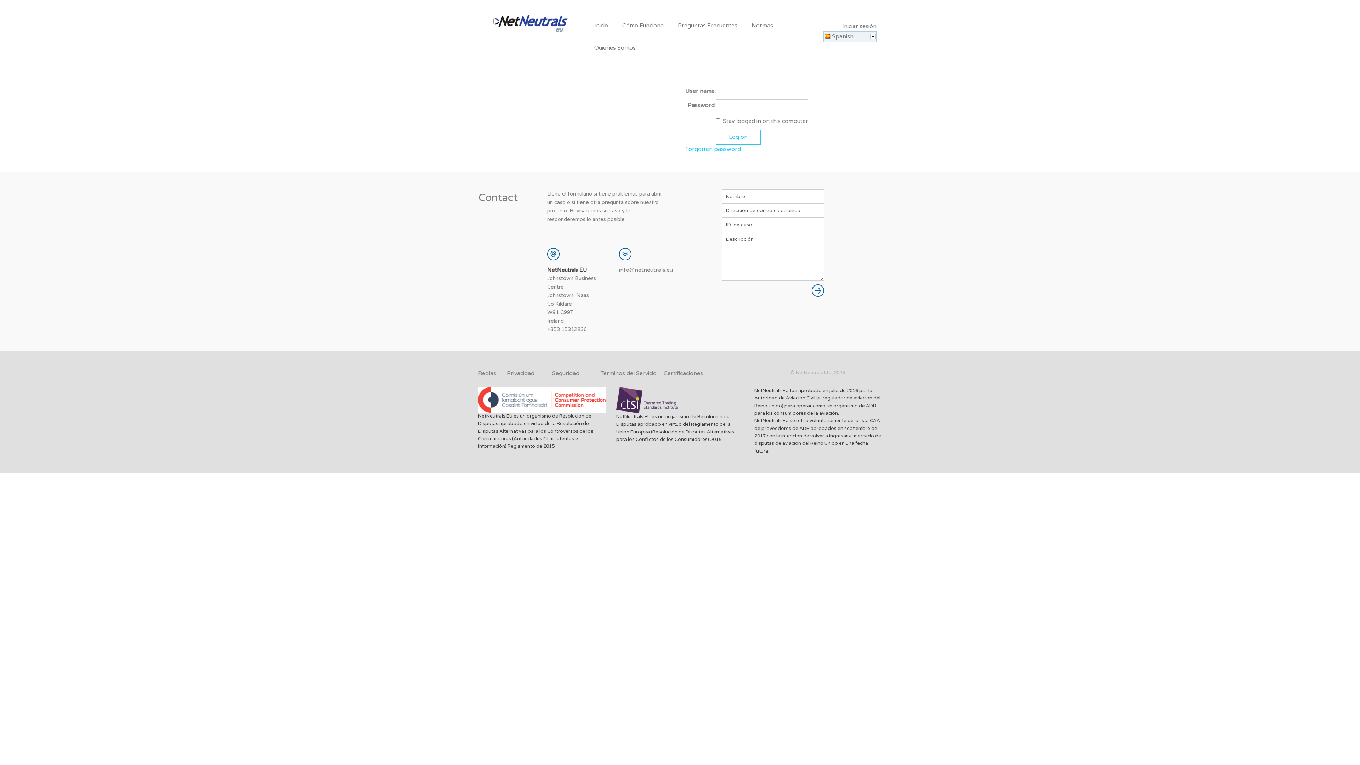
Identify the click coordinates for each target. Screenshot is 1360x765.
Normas (762, 25)
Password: (702, 105)
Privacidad (520, 373)
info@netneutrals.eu (646, 269)
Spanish (843, 36)
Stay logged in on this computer (765, 121)
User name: (700, 91)
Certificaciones (683, 373)
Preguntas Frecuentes (707, 25)
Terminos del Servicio (629, 373)
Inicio (601, 25)
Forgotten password (713, 149)
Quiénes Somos (615, 47)
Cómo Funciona (643, 25)
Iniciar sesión (859, 26)
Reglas (487, 373)
